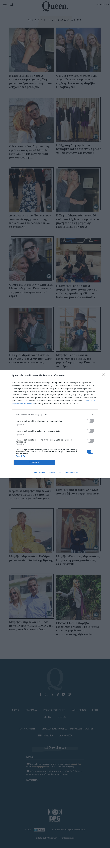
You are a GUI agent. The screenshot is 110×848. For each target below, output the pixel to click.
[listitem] (55, 414)
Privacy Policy (71, 473)
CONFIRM (34, 462)
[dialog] (55, 424)
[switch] (90, 421)
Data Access (55, 473)
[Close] (104, 375)
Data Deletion (39, 473)
